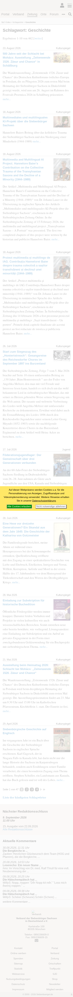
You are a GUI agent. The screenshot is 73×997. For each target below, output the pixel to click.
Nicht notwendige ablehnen (51, 506)
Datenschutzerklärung (44, 500)
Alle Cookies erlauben (19, 506)
